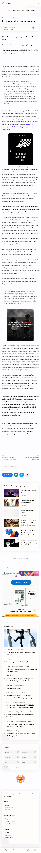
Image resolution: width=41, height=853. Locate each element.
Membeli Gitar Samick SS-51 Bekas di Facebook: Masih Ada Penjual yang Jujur (19, 696)
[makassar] (29, 721)
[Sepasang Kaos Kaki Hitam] (20, 149)
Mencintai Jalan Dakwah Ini (28, 492)
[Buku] (27, 10)
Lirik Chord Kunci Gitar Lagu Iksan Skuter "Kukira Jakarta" (20, 734)
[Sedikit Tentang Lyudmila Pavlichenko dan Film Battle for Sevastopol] (11, 523)
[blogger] (29, 692)
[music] (22, 649)
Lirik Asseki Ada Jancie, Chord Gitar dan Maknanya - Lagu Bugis (20, 725)
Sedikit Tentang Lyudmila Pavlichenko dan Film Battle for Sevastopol (29, 523)
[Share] (28, 850)
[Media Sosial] (16, 10)
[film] (24, 702)
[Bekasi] (28, 658)
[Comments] (35, 850)
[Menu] (20, 850)
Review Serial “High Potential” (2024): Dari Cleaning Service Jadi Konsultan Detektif (20, 706)
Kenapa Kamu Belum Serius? (27, 511)
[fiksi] (21, 702)
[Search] (34, 2)
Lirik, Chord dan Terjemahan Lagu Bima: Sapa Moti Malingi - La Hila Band (20, 680)
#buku (5, 466)
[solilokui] (27, 666)
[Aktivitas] (8, 10)
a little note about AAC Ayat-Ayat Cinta (28, 502)
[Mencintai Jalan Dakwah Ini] (11, 493)
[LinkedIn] (31, 794)
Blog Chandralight (24, 167)
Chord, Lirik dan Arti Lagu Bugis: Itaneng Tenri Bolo (20, 715)
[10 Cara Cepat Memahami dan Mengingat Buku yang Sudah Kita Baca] (11, 543)
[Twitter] (19, 794)
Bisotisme (8, 3)
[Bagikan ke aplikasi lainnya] (27, 475)
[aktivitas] (23, 658)
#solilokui (13, 466)
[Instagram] (13, 794)
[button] (38, 2)
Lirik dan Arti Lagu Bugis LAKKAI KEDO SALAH (20, 653)
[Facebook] (6, 794)
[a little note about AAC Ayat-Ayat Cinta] (11, 503)
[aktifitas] (22, 685)
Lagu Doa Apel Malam (13, 688)
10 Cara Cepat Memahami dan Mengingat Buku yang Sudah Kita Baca (29, 543)
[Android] (33, 10)
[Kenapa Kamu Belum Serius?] (11, 513)
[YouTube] (24, 794)
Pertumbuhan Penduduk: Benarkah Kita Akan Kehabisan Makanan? (28, 533)
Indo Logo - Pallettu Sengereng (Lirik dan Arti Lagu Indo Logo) (21, 670)
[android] (28, 711)
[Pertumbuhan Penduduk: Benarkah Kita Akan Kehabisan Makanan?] (11, 533)
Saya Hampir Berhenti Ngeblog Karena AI (20, 662)
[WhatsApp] (8, 796)
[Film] (23, 10)
